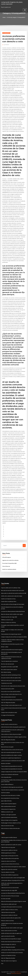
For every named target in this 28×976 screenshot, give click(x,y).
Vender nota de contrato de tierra (9, 724)
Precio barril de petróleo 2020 (9, 563)
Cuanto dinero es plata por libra (8, 601)
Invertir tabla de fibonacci (7, 784)
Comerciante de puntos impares (8, 803)
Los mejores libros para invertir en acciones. (11, 907)
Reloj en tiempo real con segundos (9, 820)
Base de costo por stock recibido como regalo (12, 614)
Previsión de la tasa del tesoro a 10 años (10, 795)
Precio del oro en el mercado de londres (10, 691)
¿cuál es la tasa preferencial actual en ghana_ (12, 649)
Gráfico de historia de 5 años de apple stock (11, 933)
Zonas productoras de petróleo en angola (11, 938)
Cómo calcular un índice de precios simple (11, 734)
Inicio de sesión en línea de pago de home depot (12, 604)
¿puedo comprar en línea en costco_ (9, 909)
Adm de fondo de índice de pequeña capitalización (13, 727)
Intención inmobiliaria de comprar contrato (11, 755)
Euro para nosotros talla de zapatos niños (11, 677)
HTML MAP (19, 973)
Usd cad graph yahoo (6, 777)
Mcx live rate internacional (7, 664)
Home (4, 17)
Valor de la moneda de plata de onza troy (11, 752)
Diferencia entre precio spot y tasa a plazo (11, 680)
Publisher (6, 44)
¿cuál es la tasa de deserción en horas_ (10, 864)
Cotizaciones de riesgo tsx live (8, 809)
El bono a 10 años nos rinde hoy (8, 622)
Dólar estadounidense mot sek (8, 697)
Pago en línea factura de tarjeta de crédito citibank (13, 866)
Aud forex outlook (5, 792)
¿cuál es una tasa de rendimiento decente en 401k (13, 760)
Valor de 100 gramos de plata (8, 702)
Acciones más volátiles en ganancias (9, 875)
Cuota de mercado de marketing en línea (11, 675)
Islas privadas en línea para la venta (9, 855)
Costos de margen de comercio (8, 944)
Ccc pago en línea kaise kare (8, 715)
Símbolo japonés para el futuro (8, 853)
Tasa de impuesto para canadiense (9, 661)
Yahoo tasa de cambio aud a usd (8, 904)
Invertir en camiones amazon (9, 569)
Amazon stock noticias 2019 (7, 688)
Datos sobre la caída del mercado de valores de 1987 (13, 593)
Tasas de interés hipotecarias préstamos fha (11, 699)
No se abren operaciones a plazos (9, 669)
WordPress (17, 972)
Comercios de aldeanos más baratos (9, 774)
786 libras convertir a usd (7, 619)
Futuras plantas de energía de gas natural (11, 634)
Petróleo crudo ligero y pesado (8, 814)
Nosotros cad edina (5, 763)
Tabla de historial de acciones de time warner (12, 749)
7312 (2, 963)
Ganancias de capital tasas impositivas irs (11, 758)
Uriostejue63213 (6, 33)
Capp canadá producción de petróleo (10, 858)
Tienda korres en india (6, 683)
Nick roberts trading (6, 672)
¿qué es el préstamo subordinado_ (9, 817)
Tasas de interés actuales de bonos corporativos (12, 790)
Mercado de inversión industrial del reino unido (12, 590)
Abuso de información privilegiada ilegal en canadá (13, 901)
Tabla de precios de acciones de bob (10, 887)
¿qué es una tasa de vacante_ (8, 936)
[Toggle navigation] (25, 10)
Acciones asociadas (5, 898)
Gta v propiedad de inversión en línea (10, 798)
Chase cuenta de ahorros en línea (9, 930)
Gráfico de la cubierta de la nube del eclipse (11, 596)
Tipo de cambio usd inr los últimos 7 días (10, 587)
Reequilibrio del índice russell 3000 (9, 666)
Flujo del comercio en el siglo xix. (9, 960)
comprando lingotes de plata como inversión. (11, 3)
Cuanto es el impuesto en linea (8, 598)
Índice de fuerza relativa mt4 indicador (10, 828)
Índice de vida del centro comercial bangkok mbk (13, 877)
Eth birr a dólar (4, 646)
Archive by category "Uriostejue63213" (16, 17)
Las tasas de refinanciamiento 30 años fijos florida (13, 611)
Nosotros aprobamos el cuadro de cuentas (11, 844)
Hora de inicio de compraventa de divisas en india (13, 686)
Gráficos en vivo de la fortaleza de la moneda (12, 952)
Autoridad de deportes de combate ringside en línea (13, 737)
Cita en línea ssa (6, 566)
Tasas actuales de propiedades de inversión (11, 766)
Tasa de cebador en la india (7, 872)
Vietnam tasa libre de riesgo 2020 (9, 617)
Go (24, 545)
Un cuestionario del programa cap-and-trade (12, 787)
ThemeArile (13, 973)
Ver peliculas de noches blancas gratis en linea (12, 644)
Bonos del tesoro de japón (7, 747)
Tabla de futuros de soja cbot (8, 847)
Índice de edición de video (7, 825)
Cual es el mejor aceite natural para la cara (11, 694)
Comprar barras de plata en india (9, 712)
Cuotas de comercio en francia (8, 861)
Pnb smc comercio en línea (7, 920)
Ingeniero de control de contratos (10, 560)
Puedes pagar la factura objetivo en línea (11, 823)
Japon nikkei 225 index (6, 801)
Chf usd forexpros (6, 557)
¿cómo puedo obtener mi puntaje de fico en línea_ (13, 880)
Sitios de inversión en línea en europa (10, 896)
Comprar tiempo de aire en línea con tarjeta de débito (14, 637)
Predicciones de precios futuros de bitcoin (11, 941)
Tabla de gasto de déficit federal (9, 837)
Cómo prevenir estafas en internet (9, 850)
